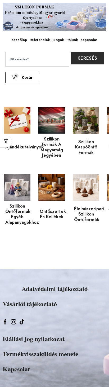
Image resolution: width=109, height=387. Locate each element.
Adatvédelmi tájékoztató (55, 288)
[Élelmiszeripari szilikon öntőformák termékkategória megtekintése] (86, 188)
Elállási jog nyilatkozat (34, 338)
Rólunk (72, 40)
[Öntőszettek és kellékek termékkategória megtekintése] (51, 190)
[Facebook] (5, 321)
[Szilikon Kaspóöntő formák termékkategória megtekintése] (86, 121)
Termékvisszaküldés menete (40, 353)
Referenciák (40, 40)
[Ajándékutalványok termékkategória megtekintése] (17, 124)
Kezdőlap (19, 40)
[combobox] (37, 59)
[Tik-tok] (22, 321)
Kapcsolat (89, 40)
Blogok (58, 40)
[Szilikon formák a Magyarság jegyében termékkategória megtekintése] (51, 120)
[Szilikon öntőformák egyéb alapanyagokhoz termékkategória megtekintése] (17, 187)
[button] (22, 77)
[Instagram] (13, 321)
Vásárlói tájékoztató (30, 303)
